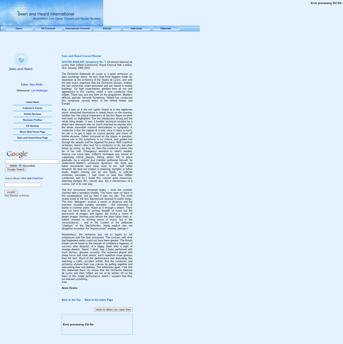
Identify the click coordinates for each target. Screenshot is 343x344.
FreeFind (37, 178)
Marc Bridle (36, 84)
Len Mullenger (39, 90)
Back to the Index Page (99, 299)
